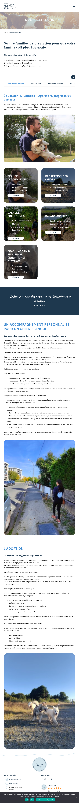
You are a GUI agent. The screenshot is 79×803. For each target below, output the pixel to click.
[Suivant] (73, 77)
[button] (74, 6)
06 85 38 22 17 (14, 783)
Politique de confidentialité (45, 800)
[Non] (76, 797)
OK (27, 800)
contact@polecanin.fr (15, 779)
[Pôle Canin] (11, 6)
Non (32, 800)
